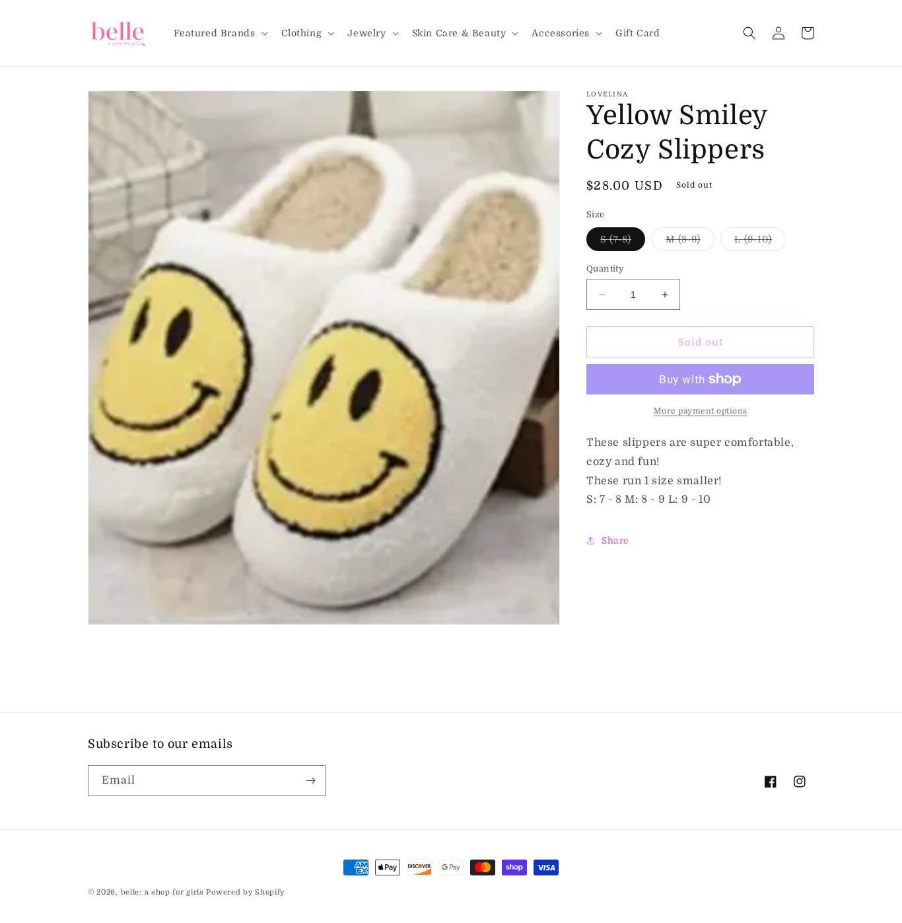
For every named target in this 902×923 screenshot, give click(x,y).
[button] (219, 33)
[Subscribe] (310, 780)
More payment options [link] (700, 411)
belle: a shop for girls (162, 892)
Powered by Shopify (245, 892)
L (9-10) (760, 242)
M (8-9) (690, 242)
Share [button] (615, 540)
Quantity (605, 269)
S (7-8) (622, 242)
